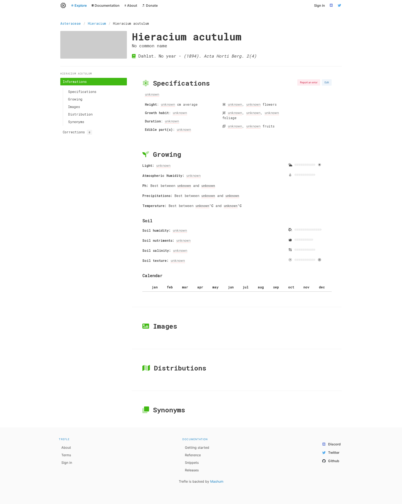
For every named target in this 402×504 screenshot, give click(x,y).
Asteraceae (70, 23)
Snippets (192, 462)
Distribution (80, 114)
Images (74, 106)
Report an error (308, 82)
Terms (66, 455)
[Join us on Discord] (331, 5)
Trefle (64, 439)
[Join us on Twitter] (340, 5)
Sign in (319, 5)
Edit (327, 82)
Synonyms (76, 122)
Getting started (197, 447)
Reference (193, 455)
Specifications (82, 91)
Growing (75, 99)
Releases (192, 470)
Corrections (76, 132)
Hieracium (97, 23)
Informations (75, 81)
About (66, 447)
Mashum (216, 481)
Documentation (195, 439)
